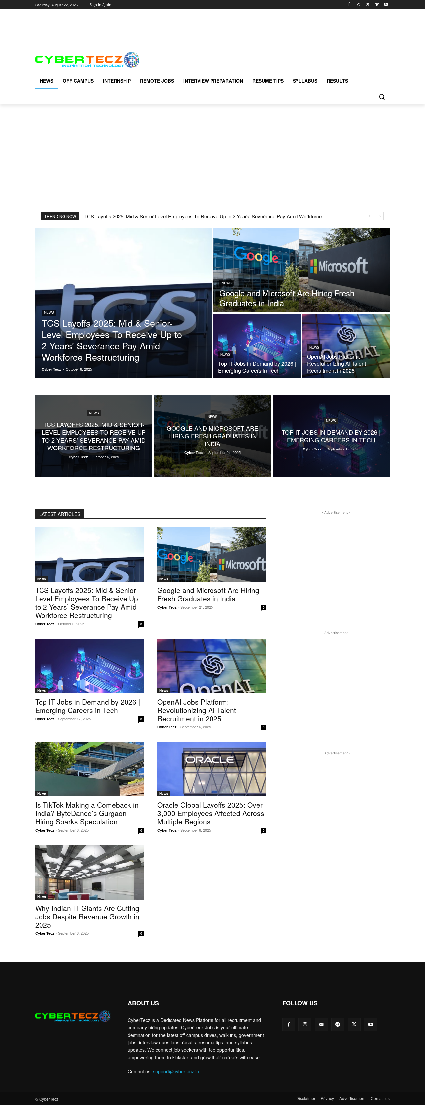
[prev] (369, 216)
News (49, 312)
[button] (382, 96)
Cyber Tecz (44, 623)
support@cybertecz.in (176, 1071)
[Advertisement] (156, 24)
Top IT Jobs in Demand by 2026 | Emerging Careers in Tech (87, 706)
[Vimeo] (377, 5)
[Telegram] (337, 1024)
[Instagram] (358, 5)
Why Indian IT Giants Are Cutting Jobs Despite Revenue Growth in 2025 (87, 916)
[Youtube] (386, 5)
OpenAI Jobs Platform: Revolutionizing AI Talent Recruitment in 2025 (196, 710)
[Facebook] (349, 5)
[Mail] (321, 1024)
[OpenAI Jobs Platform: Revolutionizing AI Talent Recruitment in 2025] (346, 346)
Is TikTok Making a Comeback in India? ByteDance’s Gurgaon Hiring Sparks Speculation (87, 813)
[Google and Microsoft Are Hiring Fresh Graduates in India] (301, 270)
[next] (380, 216)
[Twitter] (368, 5)
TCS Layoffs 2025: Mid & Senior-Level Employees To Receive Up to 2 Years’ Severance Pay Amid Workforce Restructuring (86, 602)
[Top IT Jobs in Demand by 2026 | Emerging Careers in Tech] (257, 346)
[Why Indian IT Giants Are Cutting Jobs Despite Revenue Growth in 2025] (89, 872)
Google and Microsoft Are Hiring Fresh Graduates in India (208, 594)
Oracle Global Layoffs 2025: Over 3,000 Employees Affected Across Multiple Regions (210, 813)
